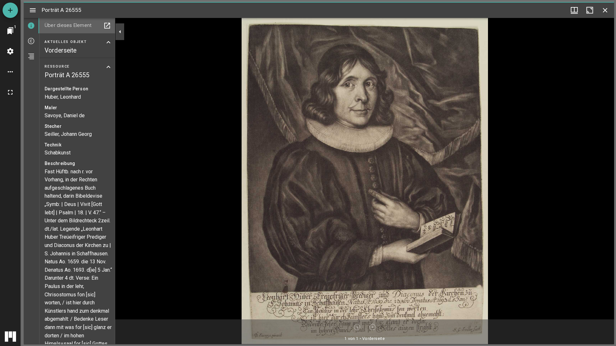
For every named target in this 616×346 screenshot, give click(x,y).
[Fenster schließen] (605, 10)
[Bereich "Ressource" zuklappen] (108, 67)
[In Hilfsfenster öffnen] (107, 25)
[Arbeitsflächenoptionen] (10, 71)
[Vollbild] (10, 92)
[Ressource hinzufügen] (10, 10)
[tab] (31, 25)
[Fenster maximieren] (589, 10)
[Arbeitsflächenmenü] (10, 51)
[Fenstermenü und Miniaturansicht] (574, 10)
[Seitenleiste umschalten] (32, 10)
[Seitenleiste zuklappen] (120, 32)
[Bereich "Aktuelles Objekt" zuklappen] (108, 42)
